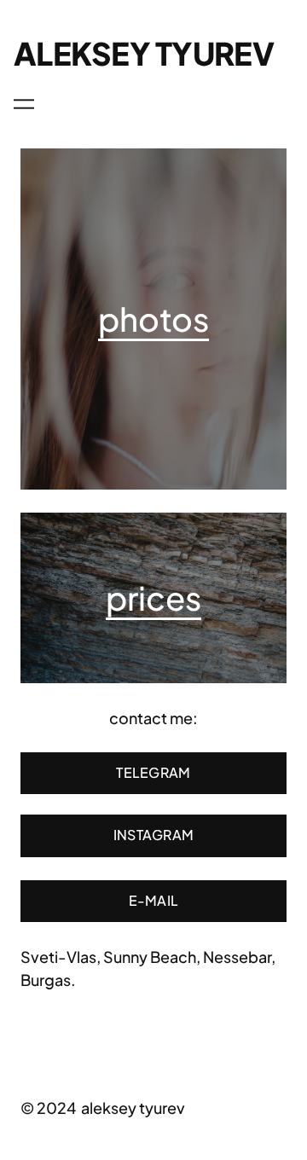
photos (153, 318)
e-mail (154, 900)
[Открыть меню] (24, 104)
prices (153, 597)
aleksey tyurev (144, 52)
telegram (153, 772)
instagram (153, 835)
